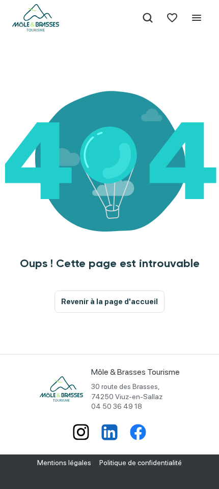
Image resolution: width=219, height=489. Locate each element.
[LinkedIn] (109, 433)
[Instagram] (81, 433)
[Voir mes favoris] (172, 18)
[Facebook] (138, 433)
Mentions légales (64, 463)
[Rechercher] (148, 18)
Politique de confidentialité (140, 463)
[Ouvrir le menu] (196, 18)
